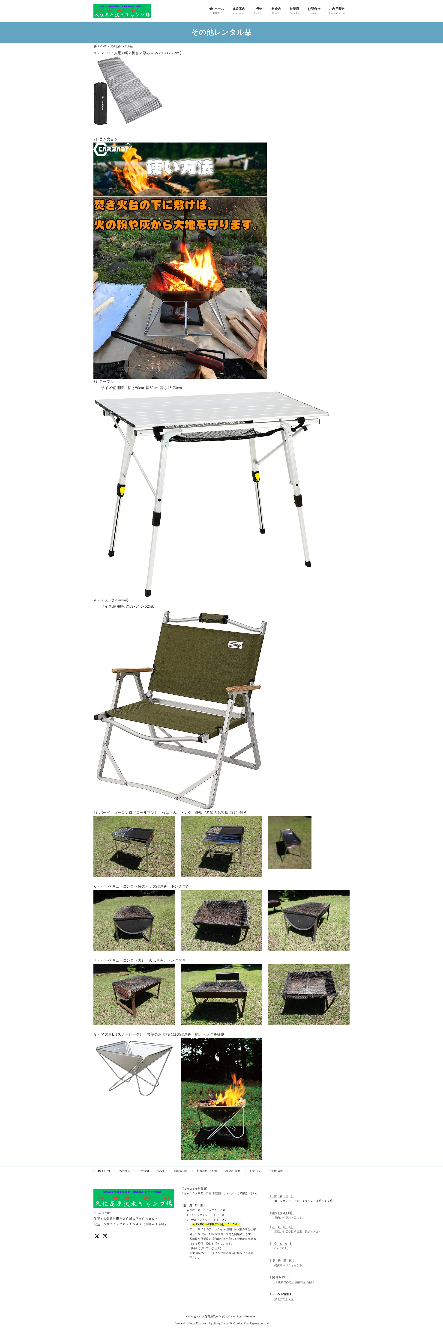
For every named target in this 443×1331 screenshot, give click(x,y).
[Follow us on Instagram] (105, 1236)
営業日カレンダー (225, 1193)
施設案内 (124, 1171)
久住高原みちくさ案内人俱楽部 (294, 1282)
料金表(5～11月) (207, 1171)
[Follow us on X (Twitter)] (96, 1236)
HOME (106, 1171)
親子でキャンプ (284, 1299)
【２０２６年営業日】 (195, 1188)
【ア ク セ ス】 (281, 1227)
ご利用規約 (276, 1171)
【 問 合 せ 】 (281, 1196)
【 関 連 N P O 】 (279, 1277)
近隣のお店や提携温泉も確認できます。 (299, 1231)
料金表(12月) (233, 1171)
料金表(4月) (181, 1171)
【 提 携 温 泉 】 (282, 1260)
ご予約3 (144, 1171)
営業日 (161, 1171)
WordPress (195, 1323)
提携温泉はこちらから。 (289, 1265)
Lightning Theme (219, 1323)
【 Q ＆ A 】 (280, 1243)
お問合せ (255, 1171)
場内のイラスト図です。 (289, 1217)
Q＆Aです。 (282, 1248)
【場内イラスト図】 (281, 1213)
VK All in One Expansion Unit (251, 1323)
